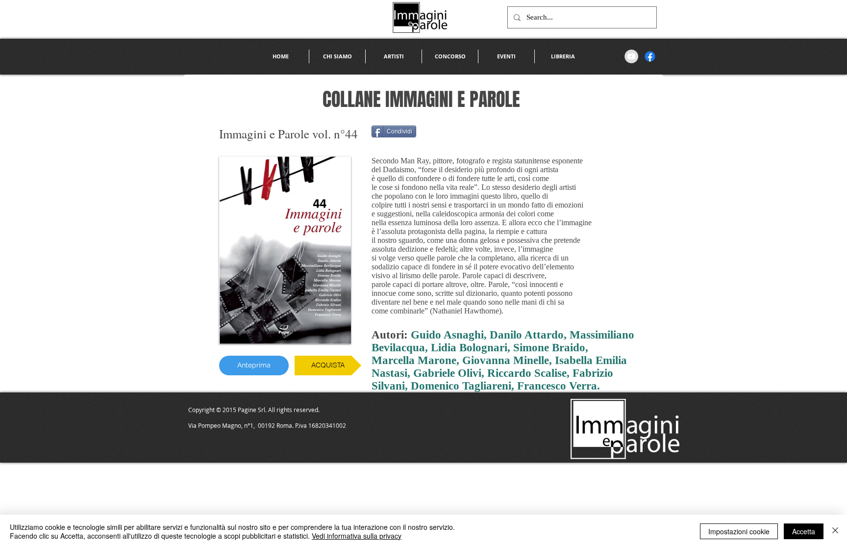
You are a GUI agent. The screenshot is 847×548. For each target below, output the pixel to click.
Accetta (803, 531)
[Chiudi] (835, 531)
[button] (394, 56)
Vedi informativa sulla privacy (356, 536)
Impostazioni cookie (739, 531)
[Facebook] (650, 56)
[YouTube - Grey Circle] (631, 56)
